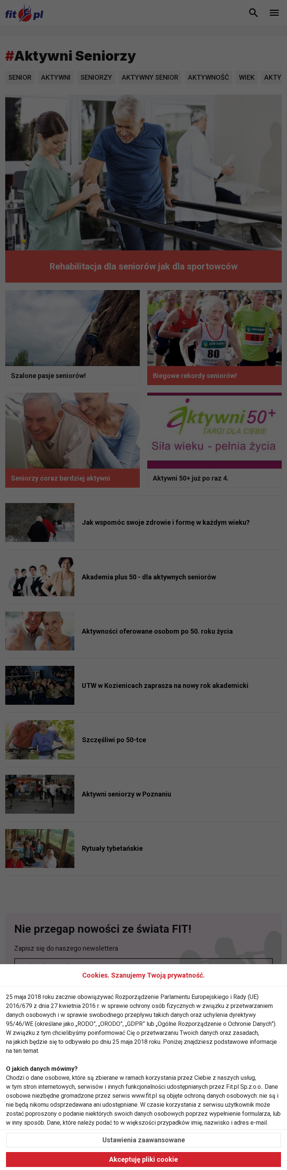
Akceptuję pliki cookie (143, 1159)
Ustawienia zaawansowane (143, 1140)
